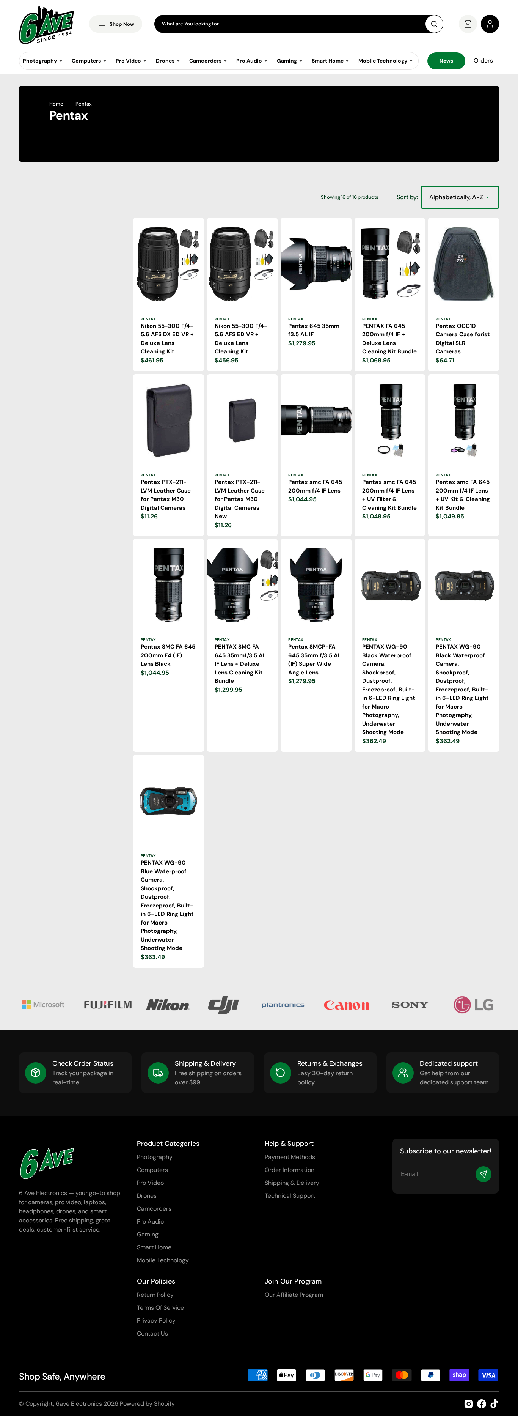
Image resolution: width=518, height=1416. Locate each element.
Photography (155, 1157)
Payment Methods (290, 1157)
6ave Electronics (79, 1404)
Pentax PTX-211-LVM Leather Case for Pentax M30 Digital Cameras (166, 495)
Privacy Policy (156, 1321)
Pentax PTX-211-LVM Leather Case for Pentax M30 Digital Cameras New (240, 499)
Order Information (289, 1170)
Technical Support (290, 1196)
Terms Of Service (160, 1308)
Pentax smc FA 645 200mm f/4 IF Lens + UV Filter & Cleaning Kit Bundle (389, 495)
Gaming (148, 1234)
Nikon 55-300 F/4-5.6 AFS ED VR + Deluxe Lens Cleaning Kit (241, 339)
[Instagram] (468, 1403)
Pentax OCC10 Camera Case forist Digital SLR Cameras (463, 339)
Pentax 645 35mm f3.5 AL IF (313, 330)
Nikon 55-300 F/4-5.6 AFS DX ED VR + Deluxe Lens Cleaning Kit (167, 339)
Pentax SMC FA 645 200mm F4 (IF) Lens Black (168, 655)
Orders (483, 61)
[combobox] (298, 24)
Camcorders (154, 1209)
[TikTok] (494, 1403)
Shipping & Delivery (292, 1183)
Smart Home (154, 1247)
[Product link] (168, 294)
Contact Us (152, 1333)
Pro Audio (150, 1221)
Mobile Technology (163, 1260)
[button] (490, 24)
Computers (152, 1170)
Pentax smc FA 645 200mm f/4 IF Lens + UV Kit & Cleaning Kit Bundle (463, 495)
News (446, 61)
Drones (147, 1196)
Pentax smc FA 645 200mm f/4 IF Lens (315, 486)
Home (56, 104)
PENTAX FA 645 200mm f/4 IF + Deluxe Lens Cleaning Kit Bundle (389, 339)
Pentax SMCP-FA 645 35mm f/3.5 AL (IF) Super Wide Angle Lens (314, 659)
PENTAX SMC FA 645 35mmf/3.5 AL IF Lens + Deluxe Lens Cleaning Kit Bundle (240, 664)
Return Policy (155, 1295)
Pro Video (150, 1183)
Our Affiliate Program (294, 1295)
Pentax (148, 319)
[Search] (434, 24)
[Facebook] (481, 1403)
